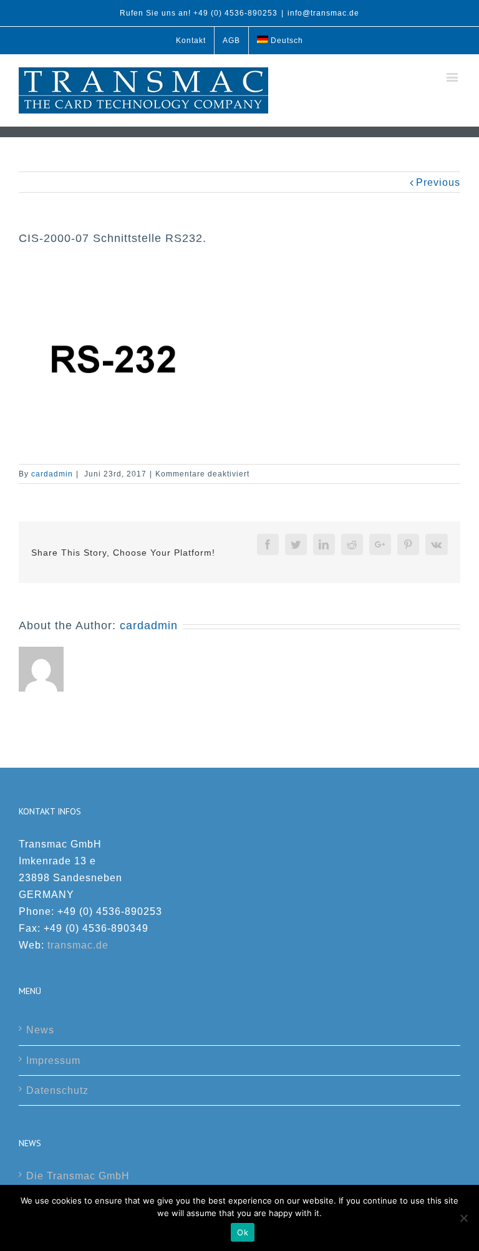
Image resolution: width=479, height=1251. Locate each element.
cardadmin (52, 474)
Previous (438, 182)
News (40, 1030)
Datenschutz (57, 1090)
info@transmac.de (323, 13)
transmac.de (78, 945)
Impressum (53, 1060)
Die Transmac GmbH (78, 1176)
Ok (242, 1232)
